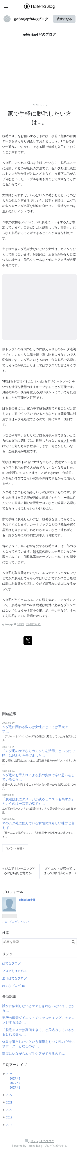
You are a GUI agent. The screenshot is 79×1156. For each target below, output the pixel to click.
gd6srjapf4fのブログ (31, 19)
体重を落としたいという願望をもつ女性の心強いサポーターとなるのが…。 (38, 1044)
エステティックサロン (57, 573)
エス (11, 136)
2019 (9, 1117)
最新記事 (9, 996)
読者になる (64, 19)
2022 (9, 1095)
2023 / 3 (15, 1078)
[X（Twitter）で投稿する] (27, 640)
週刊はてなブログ (14, 978)
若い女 (31, 462)
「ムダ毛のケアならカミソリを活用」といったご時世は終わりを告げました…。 (38, 753)
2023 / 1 (15, 1087)
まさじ (65, 440)
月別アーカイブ (14, 1064)
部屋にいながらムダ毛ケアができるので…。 (34, 1053)
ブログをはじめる (14, 971)
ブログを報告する (55, 1146)
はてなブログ (11, 963)
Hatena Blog (34, 1146)
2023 (9, 1074)
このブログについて (16, 922)
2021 (9, 1102)
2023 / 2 (15, 1083)
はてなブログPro (13, 986)
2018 (9, 1125)
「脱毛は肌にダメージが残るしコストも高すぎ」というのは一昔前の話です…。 (38, 801)
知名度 (37, 551)
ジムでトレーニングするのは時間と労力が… (19, 870)
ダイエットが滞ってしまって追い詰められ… (60, 870)
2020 (9, 1110)
